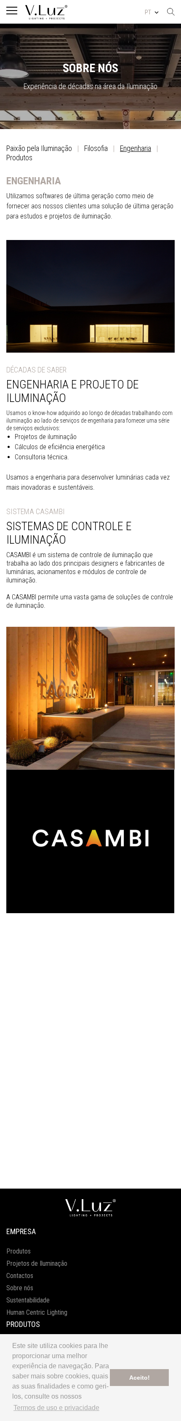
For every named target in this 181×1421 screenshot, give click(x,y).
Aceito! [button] (139, 1377)
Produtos (19, 157)
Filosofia (96, 148)
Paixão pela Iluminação (39, 148)
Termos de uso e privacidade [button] (56, 1407)
